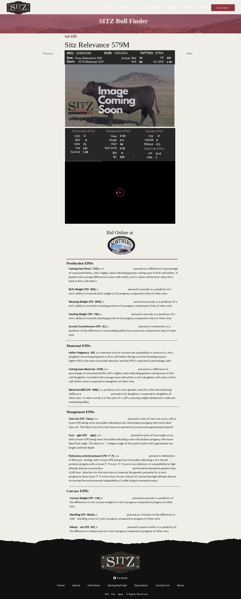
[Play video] (120, 192)
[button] (107, 7)
